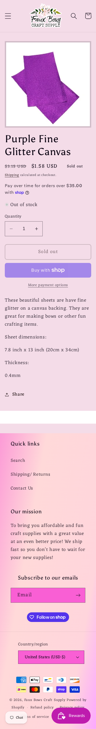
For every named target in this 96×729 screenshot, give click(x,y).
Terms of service (34, 717)
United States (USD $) (45, 657)
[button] (8, 16)
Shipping (12, 175)
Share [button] (18, 395)
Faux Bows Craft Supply (45, 700)
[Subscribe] (78, 595)
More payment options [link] (48, 285)
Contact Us (22, 488)
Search (18, 461)
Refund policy (42, 707)
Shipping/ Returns (30, 475)
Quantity (13, 216)
